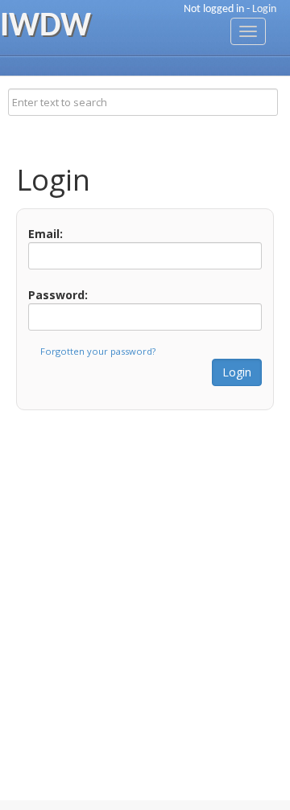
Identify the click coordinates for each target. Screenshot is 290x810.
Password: (58, 294)
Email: (45, 233)
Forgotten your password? (97, 351)
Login (264, 9)
